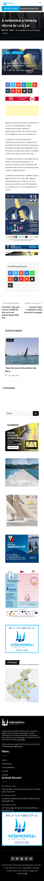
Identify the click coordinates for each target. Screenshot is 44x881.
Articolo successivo (32, 303)
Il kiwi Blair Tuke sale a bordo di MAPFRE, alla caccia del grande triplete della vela (10, 312)
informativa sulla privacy (14, 746)
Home (5, 30)
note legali (21, 740)
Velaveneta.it (7, 764)
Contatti (5, 775)
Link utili (5, 771)
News (12, 30)
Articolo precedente (11, 303)
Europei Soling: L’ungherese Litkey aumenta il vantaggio (33, 310)
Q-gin (25, 874)
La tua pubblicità (8, 767)
